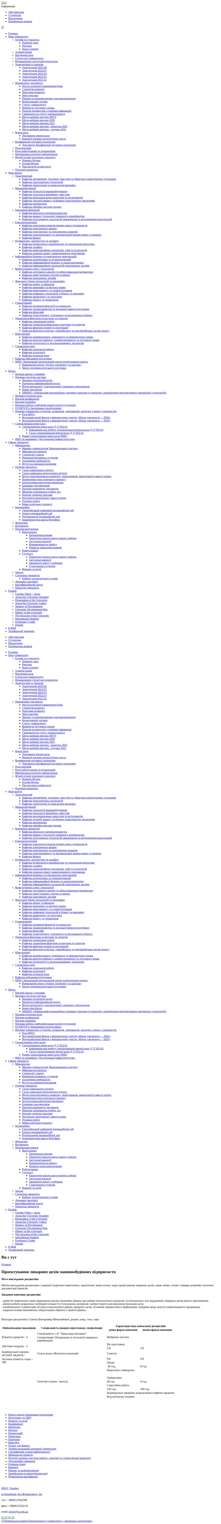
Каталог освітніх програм (37, 494)
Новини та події (31, 569)
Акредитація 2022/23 (34, 76)
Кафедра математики (34, 203)
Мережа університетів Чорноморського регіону (50, 448)
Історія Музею (30, 163)
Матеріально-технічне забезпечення (36, 154)
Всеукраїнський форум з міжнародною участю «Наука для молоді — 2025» (66, 420)
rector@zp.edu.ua (18, 1511)
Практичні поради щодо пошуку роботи (52, 538)
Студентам (14, 15)
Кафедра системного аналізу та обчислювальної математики (57, 271)
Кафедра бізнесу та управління (40, 299)
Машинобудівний (25, 188)
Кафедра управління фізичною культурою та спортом (53, 324)
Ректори (27, 45)
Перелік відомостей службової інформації (46, 110)
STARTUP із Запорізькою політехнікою (38, 408)
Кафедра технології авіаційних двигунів (46, 194)
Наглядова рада (24, 55)
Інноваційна (22, 507)
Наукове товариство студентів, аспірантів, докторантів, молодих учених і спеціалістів (65, 411)
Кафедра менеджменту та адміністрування (47, 290)
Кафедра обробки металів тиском (41, 206)
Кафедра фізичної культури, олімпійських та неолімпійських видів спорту (65, 330)
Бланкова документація (36, 485)
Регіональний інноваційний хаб (41, 516)
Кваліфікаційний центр (29, 584)
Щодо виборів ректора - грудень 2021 (44, 129)
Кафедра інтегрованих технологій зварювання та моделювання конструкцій (67, 219)
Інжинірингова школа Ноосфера (41, 519)
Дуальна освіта (31, 501)
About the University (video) (31, 603)
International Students (27, 618)
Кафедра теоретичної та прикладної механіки (49, 185)
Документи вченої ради (36, 135)
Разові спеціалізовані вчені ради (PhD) (44, 436)
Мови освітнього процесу (37, 504)
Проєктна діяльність (27, 587)
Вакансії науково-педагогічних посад (44, 138)
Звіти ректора (30, 95)
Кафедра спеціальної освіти (38, 321)
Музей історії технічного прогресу (35, 157)
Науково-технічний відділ (37, 380)
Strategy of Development (28, 606)
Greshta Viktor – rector (27, 594)
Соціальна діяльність (27, 575)
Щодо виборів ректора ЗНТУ (39, 117)
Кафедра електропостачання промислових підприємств (54, 225)
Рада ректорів (23, 148)
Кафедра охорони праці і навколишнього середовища (53, 253)
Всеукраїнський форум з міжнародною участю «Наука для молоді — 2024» (66, 417)
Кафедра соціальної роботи (38, 349)
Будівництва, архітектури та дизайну (37, 240)
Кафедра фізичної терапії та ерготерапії (45, 327)
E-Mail (12, 628)
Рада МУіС (28, 414)
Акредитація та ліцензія (29, 64)
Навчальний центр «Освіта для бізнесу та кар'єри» (51, 364)
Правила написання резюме (45, 547)
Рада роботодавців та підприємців (35, 151)
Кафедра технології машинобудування (44, 191)
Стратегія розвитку (33, 89)
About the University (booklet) (32, 597)
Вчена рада (21, 132)
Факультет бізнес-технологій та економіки (40, 281)
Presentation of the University (31, 600)
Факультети (15, 172)
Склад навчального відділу (38, 470)
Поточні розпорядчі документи (40, 488)
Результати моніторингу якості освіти (44, 498)
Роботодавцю (30, 550)
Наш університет (18, 36)
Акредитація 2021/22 (34, 79)
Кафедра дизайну (32, 247)
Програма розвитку (33, 92)
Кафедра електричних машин (39, 228)
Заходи (19, 572)
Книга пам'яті (30, 48)
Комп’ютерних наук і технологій (34, 268)
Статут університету (34, 104)
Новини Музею (31, 160)
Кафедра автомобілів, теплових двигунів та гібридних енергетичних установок (69, 179)
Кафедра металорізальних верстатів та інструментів (52, 197)
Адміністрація (23, 52)
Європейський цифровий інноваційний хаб (48, 510)
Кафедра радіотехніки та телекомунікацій (46, 259)
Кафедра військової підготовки (33, 358)
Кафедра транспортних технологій (42, 182)
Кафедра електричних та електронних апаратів (50, 231)
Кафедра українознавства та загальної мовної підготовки (55, 309)
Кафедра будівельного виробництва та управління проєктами (58, 244)
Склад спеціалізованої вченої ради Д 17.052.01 (56, 432)
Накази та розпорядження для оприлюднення (48, 98)
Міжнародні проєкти (34, 451)
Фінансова (21, 522)
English (12, 590)
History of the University (28, 612)
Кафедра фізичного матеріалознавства (44, 213)
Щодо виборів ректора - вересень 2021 (45, 126)
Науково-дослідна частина (30, 377)
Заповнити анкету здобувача (46, 563)
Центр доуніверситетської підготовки (44, 367)
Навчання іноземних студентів (40, 457)
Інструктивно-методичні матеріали (42, 482)
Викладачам (15, 18)
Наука (11, 371)
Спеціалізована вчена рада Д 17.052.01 (45, 426)
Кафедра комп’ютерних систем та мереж (46, 275)
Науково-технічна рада (28, 395)
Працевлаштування (26, 528)
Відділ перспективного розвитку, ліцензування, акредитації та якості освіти (66, 476)
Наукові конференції (27, 398)
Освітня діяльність (26, 467)
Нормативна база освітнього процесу (44, 479)
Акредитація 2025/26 (34, 67)
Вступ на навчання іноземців (39, 463)
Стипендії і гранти (33, 454)
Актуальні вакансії (40, 541)
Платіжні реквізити (26, 169)
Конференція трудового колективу (35, 141)
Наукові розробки (25, 402)
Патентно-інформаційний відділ (41, 383)
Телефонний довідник (21, 631)
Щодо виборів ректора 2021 (38, 123)
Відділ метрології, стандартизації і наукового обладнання (55, 386)
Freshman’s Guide (25, 621)
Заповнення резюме (40, 535)
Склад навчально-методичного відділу (44, 473)
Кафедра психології (33, 352)
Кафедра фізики (31, 237)
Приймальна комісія (20, 21)
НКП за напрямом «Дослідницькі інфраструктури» (45, 439)
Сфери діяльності (18, 442)
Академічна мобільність (36, 460)
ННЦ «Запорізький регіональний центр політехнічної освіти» (51, 361)
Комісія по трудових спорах (38, 107)
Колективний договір (34, 101)
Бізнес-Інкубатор (32, 389)
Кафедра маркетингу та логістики (42, 296)
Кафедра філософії (33, 312)
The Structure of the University (32, 615)
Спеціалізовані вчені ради (30, 423)
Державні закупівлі (26, 581)
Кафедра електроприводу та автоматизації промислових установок (61, 234)
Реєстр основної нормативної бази (42, 86)
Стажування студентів (42, 566)
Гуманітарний (23, 302)
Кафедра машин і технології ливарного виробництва (53, 216)
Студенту (27, 553)
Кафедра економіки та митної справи (44, 287)
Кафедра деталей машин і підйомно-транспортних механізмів (58, 200)
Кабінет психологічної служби (40, 578)
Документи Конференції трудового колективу (49, 144)
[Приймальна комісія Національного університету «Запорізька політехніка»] (47, 1521)
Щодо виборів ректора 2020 (38, 120)
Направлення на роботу (43, 544)
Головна (13, 33)
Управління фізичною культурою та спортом (41, 318)
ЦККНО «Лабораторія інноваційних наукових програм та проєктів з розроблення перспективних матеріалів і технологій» (94, 392)
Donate (19, 625)
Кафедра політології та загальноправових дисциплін (53, 343)
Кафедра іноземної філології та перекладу (46, 306)
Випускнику (29, 532)
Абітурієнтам (16, 12)
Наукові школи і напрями (30, 374)
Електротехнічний (26, 222)
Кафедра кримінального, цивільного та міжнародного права (57, 336)
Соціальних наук (25, 346)
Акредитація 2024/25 (34, 70)
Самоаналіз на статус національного (43, 114)
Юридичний (22, 333)
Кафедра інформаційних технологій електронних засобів (55, 265)
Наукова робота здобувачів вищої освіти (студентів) (45, 405)
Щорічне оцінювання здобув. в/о (41, 491)
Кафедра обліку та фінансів (38, 284)
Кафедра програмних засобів (39, 278)
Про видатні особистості (36, 166)
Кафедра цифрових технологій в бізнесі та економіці (53, 293)
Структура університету (29, 58)
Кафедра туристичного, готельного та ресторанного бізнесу (57, 315)
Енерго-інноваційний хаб (37, 513)
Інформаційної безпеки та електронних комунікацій (45, 256)
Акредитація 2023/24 (34, 73)
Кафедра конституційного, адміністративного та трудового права (60, 340)
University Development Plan (31, 609)
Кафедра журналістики (35, 355)
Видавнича (21, 525)
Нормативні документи (29, 83)
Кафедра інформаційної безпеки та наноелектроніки (53, 262)
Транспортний (23, 175)
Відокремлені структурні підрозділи (36, 61)
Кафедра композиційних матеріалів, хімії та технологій (54, 250)
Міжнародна (22, 445)
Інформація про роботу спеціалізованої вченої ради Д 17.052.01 (66, 429)
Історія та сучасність (27, 39)
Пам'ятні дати (30, 42)
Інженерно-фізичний (27, 210)
